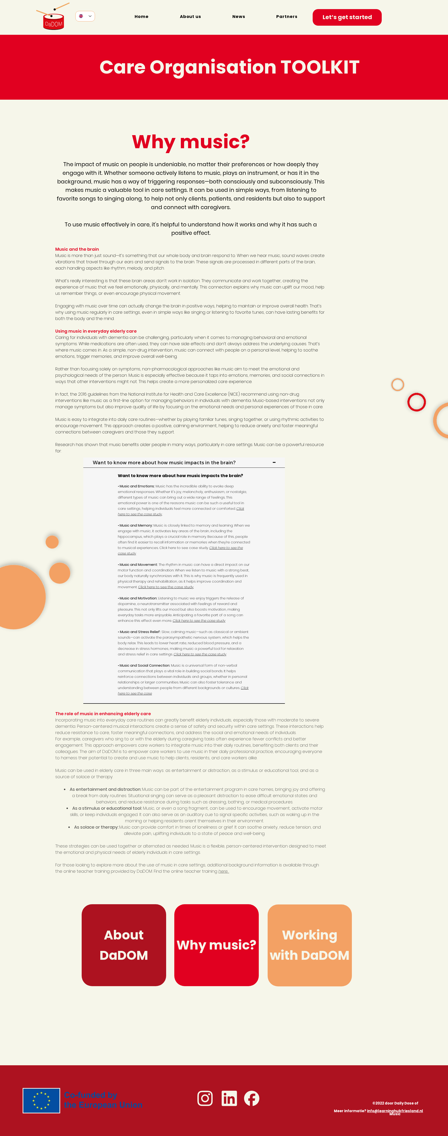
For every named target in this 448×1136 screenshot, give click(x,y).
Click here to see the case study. (166, 586)
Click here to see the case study (199, 620)
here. (223, 871)
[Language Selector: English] (85, 16)
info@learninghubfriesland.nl (395, 1110)
